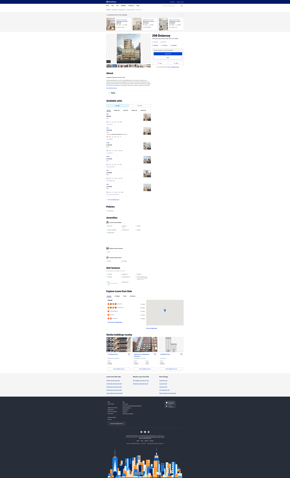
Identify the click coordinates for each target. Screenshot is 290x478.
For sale (117, 105)
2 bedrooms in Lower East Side (114, 387)
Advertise (172, 2)
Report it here (175, 67)
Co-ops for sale (163, 383)
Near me (110, 419)
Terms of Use (125, 404)
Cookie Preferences (127, 407)
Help (124, 402)
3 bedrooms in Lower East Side (114, 390)
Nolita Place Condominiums (141, 354)
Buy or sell (167, 53)
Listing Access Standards (128, 413)
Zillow (138, 440)
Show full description (111, 88)
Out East (152, 440)
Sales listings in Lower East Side (114, 393)
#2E (107, 170)
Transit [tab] (109, 296)
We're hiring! (111, 404)
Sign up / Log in (180, 2)
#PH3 (107, 156)
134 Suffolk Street (165, 354)
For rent (140, 105)
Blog (138, 5)
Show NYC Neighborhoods (116, 423)
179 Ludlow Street (113, 354)
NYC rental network (112, 411)
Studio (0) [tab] (117, 110)
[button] (128, 93)
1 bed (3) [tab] (125, 110)
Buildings (123, 5)
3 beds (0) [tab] (143, 110)
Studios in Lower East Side (113, 380)
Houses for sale (163, 387)
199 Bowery (137, 356)
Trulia (142, 440)
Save (161, 63)
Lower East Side (130, 9)
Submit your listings (112, 407)
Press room (110, 413)
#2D (107, 128)
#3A (107, 114)
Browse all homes (112, 417)
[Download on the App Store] (170, 402)
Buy (113, 5)
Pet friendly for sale (164, 390)
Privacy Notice (126, 409)
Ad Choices (125, 411)
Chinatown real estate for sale (140, 383)
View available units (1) (119, 369)
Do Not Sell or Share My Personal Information (132, 405)
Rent (107, 5)
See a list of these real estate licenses (151, 436)
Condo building (155, 41)
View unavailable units (113, 199)
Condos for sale (163, 380)
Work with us (111, 409)
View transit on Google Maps (115, 322)
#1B (107, 184)
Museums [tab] (132, 296)
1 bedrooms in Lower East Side (114, 383)
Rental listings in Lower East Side (167, 393)
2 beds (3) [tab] (134, 110)
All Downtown (122, 9)
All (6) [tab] (108, 110)
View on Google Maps (151, 328)
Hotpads (146, 440)
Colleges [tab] (117, 296)
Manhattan (114, 9)
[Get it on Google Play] (170, 406)
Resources (131, 5)
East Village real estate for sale (141, 380)
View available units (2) (145, 369)
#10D (107, 142)
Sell (117, 5)
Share (177, 63)
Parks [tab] (125, 296)
